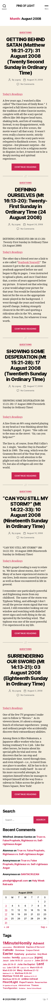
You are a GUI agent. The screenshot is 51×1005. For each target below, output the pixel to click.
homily (16, 957)
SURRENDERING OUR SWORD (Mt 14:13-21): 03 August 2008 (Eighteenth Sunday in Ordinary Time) (25, 670)
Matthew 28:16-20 (11, 979)
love (4, 968)
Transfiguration (10, 988)
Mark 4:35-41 (36, 967)
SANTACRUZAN (30, 874)
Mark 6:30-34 (9, 970)
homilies (6, 958)
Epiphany (19, 954)
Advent (38, 943)
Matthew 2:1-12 (31, 970)
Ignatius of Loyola (27, 958)
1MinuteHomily (17, 943)
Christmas (20, 950)
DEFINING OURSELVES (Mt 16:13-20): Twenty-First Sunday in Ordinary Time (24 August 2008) (25, 203)
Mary (20, 970)
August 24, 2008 (35, 224)
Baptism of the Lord (35, 947)
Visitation (22, 988)
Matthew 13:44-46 (13, 976)
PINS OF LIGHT (25, 5)
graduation (31, 954)
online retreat (29, 978)
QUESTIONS (25, 32)
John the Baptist (26, 964)
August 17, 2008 (34, 386)
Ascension (19, 947)
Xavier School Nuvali (34, 988)
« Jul (6, 927)
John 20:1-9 (41, 960)
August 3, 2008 (34, 690)
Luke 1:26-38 (13, 967)
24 (6, 918)
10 (6, 910)
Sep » (44, 927)
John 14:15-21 (16, 961)
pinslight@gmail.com (15, 880)
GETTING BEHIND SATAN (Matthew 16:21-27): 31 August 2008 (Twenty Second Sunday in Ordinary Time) (25, 56)
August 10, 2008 (35, 533)
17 (6, 914)
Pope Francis (26, 982)
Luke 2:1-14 (24, 968)
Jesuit (5, 961)
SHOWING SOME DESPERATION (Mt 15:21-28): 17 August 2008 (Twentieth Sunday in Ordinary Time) (25, 365)
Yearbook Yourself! (29, 262)
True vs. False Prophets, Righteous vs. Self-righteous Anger (24, 840)
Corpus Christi (32, 950)
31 (6, 922)
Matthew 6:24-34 (23, 973)
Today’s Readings (13, 94)
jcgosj (18, 79)
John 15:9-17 (28, 961)
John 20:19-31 (9, 964)
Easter (8, 954)
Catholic (8, 950)
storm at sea (24, 985)
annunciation (7, 947)
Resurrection (41, 982)
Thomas (35, 985)
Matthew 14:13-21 (30, 976)
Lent (40, 964)
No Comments (27, 84)
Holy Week (42, 954)
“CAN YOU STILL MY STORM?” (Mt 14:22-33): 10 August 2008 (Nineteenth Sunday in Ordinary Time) (25, 512)
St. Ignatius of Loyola (10, 985)
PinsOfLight (10, 982)
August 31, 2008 (35, 79)
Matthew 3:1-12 (8, 973)
